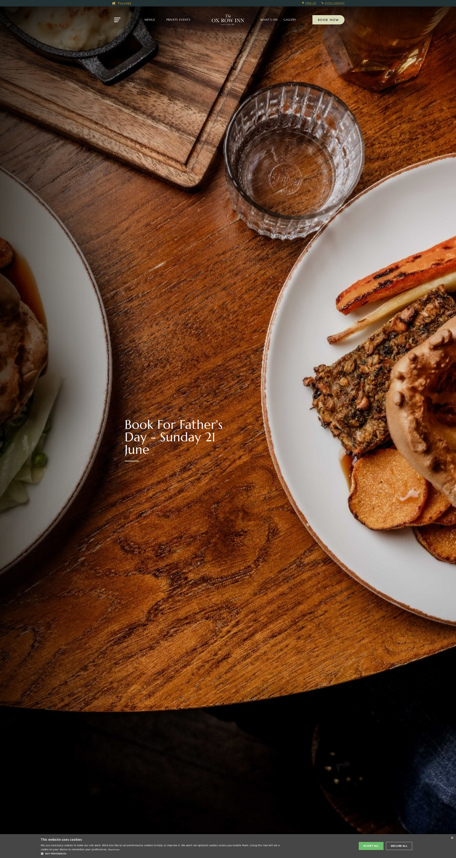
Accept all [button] (371, 845)
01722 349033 (334, 3)
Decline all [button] (399, 845)
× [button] (452, 838)
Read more (114, 849)
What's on (269, 19)
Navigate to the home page (228, 19)
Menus (149, 19)
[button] (162, 853)
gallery (290, 19)
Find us (310, 3)
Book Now (328, 20)
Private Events (178, 19)
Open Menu (117, 20)
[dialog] (228, 846)
